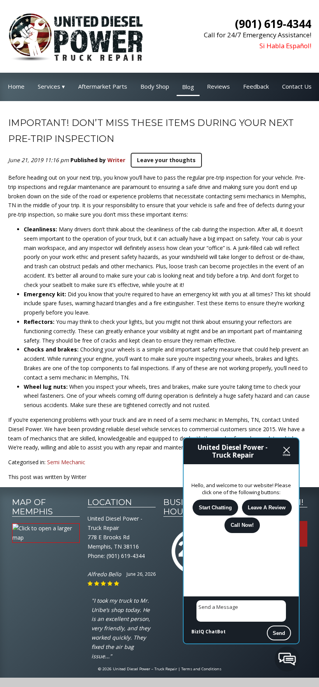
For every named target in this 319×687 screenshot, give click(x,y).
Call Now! (242, 525)
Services (49, 86)
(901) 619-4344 (126, 555)
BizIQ (197, 631)
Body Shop (154, 86)
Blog (188, 87)
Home (16, 86)
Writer (116, 160)
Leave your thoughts (166, 160)
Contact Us (297, 86)
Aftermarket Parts (102, 86)
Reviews (218, 86)
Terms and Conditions (201, 668)
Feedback (256, 86)
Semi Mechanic (66, 462)
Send (279, 633)
